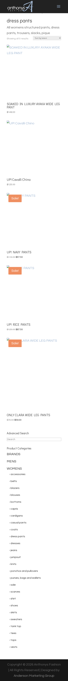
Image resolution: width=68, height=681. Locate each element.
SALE (13, 584)
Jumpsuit (16, 557)
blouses (15, 495)
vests (14, 647)
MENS (11, 461)
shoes (14, 605)
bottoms (16, 502)
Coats (14, 529)
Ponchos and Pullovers (24, 571)
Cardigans (17, 515)
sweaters (16, 619)
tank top (16, 626)
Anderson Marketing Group (34, 675)
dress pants (18, 536)
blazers (15, 488)
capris (14, 508)
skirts (14, 612)
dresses (15, 543)
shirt (13, 598)
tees (13, 633)
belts (14, 481)
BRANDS (13, 454)
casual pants (18, 522)
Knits (13, 564)
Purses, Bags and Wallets (26, 578)
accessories (18, 474)
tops (13, 640)
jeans (14, 550)
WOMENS (14, 468)
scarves (15, 591)
